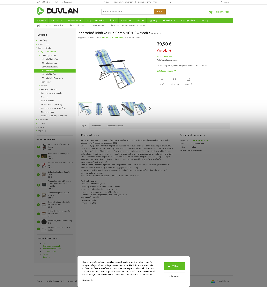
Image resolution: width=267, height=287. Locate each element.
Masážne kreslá (47, 112)
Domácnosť (43, 119)
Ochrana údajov (49, 251)
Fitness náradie (44, 48)
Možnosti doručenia (165, 57)
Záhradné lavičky (49, 74)
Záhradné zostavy (49, 63)
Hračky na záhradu (48, 89)
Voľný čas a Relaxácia (47, 51)
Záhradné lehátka (49, 70)
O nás (106, 2)
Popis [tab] (83, 125)
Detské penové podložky (51, 104)
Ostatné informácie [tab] (115, 125)
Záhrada (41, 123)
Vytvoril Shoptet (223, 281)
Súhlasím (176, 266)
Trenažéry (42, 40)
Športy (41, 127)
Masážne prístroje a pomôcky (53, 108)
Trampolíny (46, 82)
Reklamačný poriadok (147, 2)
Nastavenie (87, 280)
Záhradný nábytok (48, 55)
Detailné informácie (165, 71)
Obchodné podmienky (123, 2)
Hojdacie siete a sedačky (51, 93)
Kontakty (46, 257)
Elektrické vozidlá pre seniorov (54, 115)
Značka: (132, 37)
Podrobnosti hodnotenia (112, 37)
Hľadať (159, 11)
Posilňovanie (43, 44)
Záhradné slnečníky (50, 66)
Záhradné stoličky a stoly (52, 78)
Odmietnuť (174, 276)
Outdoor (44, 97)
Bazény (44, 85)
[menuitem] (41, 20)
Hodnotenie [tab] (96, 125)
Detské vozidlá (47, 100)
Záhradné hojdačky (50, 59)
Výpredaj (42, 130)
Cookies (46, 254)
